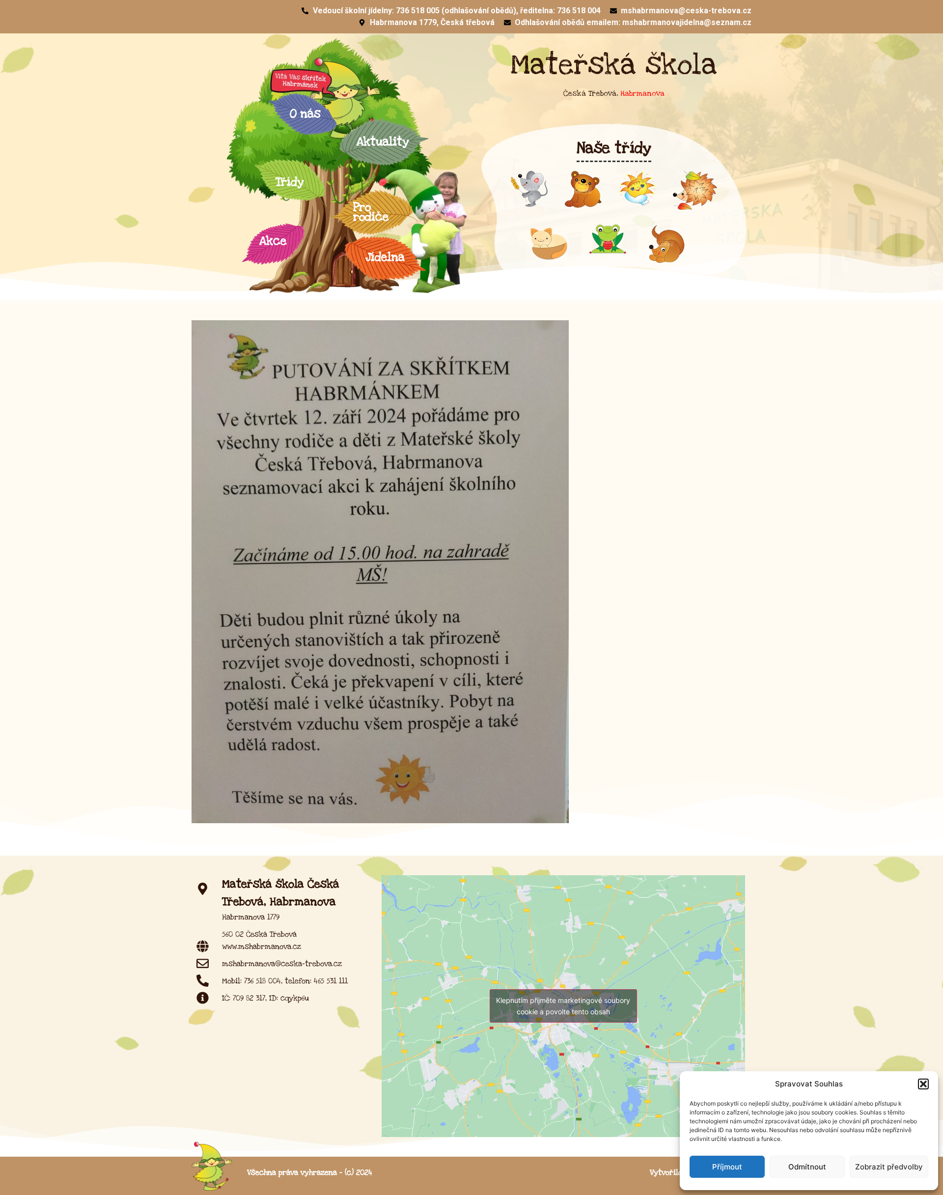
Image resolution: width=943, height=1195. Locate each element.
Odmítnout (807, 1166)
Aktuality (383, 141)
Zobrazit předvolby (889, 1166)
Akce (273, 241)
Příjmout (727, 1166)
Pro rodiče (371, 211)
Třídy (290, 182)
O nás (305, 113)
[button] (923, 1084)
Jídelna (385, 257)
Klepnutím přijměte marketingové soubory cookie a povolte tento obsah (563, 1006)
